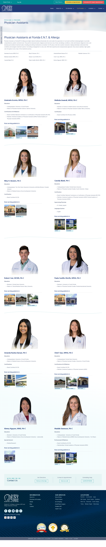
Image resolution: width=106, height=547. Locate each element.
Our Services (69, 8)
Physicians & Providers (35, 499)
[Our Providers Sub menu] (85, 8)
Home (51, 8)
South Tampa (95, 501)
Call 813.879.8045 (87, 481)
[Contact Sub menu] (103, 8)
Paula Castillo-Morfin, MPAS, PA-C (37, 60)
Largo (94, 497)
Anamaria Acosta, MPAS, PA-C (11, 53)
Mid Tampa (83, 499)
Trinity (82, 504)
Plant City (83, 501)
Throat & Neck (58, 499)
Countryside (89, 497)
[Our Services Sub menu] (73, 8)
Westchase (96, 504)
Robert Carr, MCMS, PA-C (35, 56)
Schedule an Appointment (73, 2)
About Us (58, 8)
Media (31, 501)
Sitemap (76, 538)
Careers (32, 506)
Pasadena (97, 499)
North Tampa (90, 499)
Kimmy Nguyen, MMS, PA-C (60, 60)
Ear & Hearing (58, 501)
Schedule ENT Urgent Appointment (93, 2)
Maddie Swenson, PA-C (84, 53)
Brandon (83, 497)
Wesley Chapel (88, 504)
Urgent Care (58, 508)
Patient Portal (6, 2)
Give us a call (64, 481)
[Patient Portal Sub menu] (11, 2)
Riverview (88, 501)
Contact (100, 8)
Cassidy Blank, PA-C (9, 60)
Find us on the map (41, 481)
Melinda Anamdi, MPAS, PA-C (11, 56)
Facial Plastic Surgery (60, 504)
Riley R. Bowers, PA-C (34, 53)
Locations (91, 8)
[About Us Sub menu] (62, 8)
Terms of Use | (69, 538)
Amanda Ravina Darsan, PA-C (61, 53)
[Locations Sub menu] (94, 8)
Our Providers (80, 8)
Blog (31, 504)
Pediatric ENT (58, 506)
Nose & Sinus (58, 497)
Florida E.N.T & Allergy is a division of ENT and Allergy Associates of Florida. (14, 505)
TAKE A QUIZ (1, 40)
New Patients (59, 2)
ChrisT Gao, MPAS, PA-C (59, 56)
